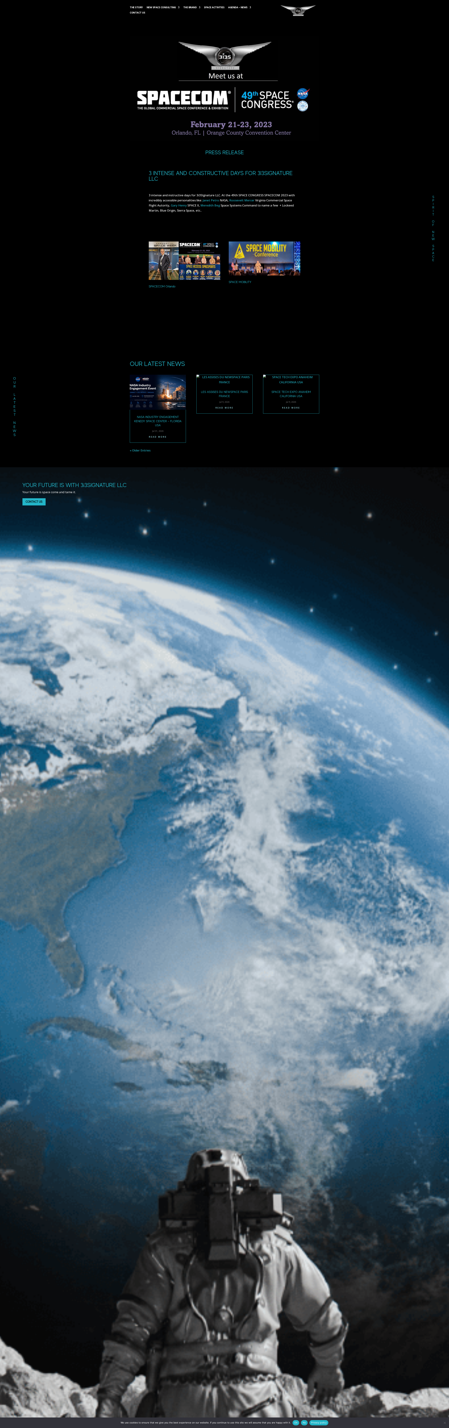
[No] (444, 1422)
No (304, 1422)
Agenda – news (237, 7)
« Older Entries (140, 450)
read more (158, 436)
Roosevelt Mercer (241, 200)
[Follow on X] (434, 79)
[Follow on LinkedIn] (434, 69)
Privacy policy (319, 1422)
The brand (190, 7)
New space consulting (161, 7)
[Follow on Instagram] (434, 89)
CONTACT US (34, 501)
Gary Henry (179, 205)
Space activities (214, 7)
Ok (295, 1422)
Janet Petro (211, 200)
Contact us (137, 12)
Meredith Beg (210, 205)
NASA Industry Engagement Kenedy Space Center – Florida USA (158, 421)
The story (136, 7)
